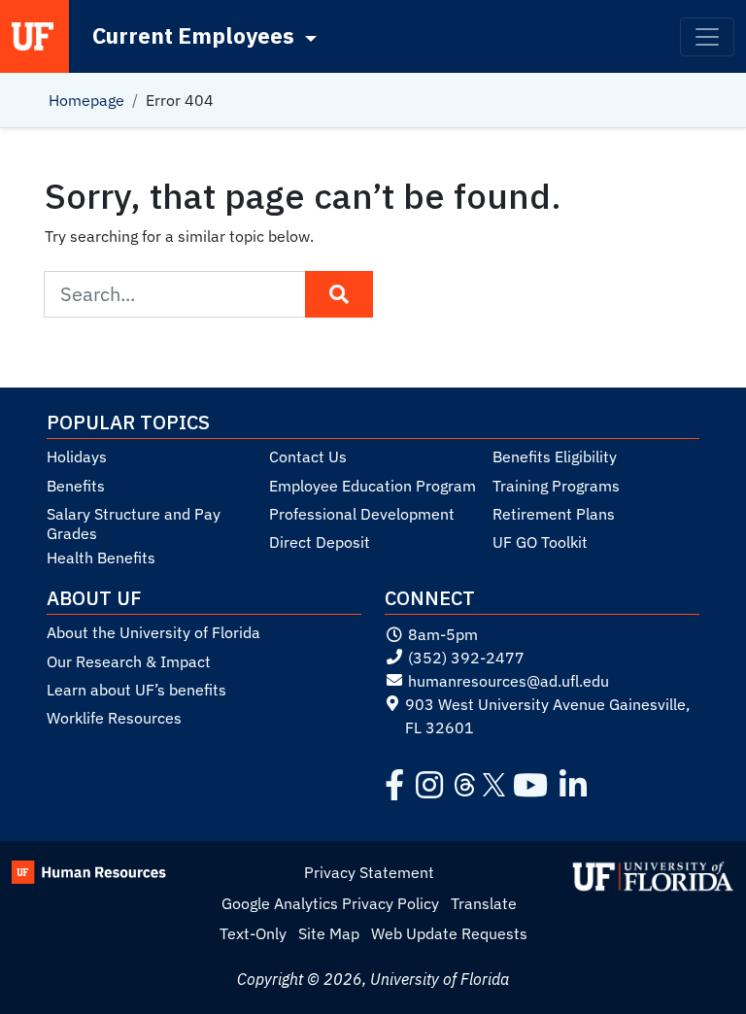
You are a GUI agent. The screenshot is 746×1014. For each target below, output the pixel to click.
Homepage (86, 100)
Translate (484, 903)
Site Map (328, 933)
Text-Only (253, 933)
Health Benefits (101, 557)
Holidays (77, 456)
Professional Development (362, 514)
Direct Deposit (319, 542)
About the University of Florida (153, 632)
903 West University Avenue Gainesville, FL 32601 (547, 715)
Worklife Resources (114, 717)
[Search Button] (339, 294)
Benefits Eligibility (554, 456)
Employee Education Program (372, 485)
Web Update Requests (449, 933)
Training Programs (556, 485)
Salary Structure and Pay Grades (133, 523)
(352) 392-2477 (466, 657)
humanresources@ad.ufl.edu (508, 681)
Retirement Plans (553, 514)
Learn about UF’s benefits (136, 689)
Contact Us (308, 456)
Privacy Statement (369, 872)
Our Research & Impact (129, 661)
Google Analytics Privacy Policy (330, 903)
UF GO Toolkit (540, 542)
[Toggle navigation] (707, 36)
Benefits (76, 485)
